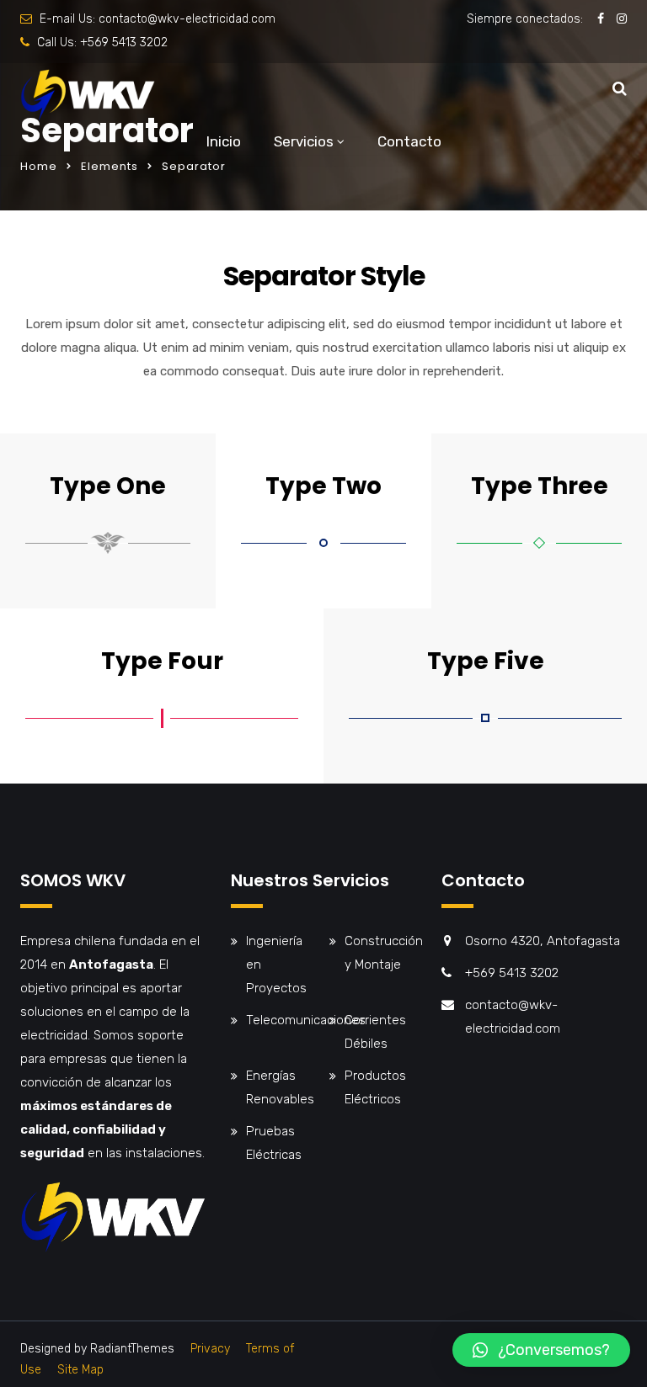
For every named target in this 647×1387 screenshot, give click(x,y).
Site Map (80, 1370)
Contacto (409, 141)
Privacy (210, 1349)
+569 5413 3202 (124, 42)
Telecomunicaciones (306, 1020)
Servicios (304, 141)
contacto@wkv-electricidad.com (187, 19)
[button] (541, 1350)
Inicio (223, 141)
